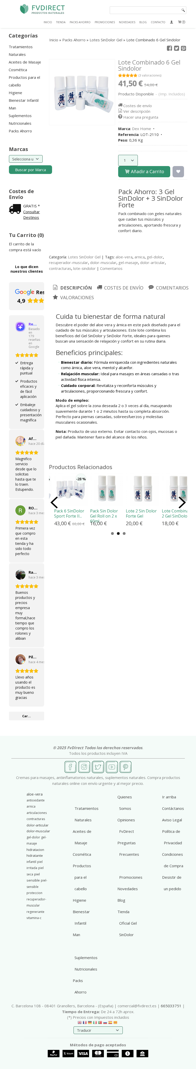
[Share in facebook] (169, 48)
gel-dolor (155, 256)
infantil (31, 862)
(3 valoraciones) (149, 75)
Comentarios (111, 268)
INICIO (48, 22)
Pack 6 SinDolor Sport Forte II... (69, 513)
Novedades (127, 888)
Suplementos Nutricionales (20, 119)
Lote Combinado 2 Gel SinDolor (177, 513)
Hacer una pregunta (140, 117)
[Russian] (105, 1024)
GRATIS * (31, 205)
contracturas (60, 268)
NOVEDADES (127, 22)
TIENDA (61, 22)
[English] (80, 1024)
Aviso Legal (172, 819)
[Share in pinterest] (183, 48)
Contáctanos (173, 808)
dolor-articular (152, 262)
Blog (121, 900)
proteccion (34, 893)
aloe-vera (124, 256)
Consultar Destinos (31, 214)
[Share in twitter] (176, 48)
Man (12, 107)
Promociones (130, 877)
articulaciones (37, 813)
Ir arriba (169, 796)
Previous (54, 502)
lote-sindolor (84, 268)
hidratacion (35, 849)
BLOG (143, 22)
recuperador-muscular (68, 262)
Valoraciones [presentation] (76, 297)
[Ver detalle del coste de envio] (16, 209)
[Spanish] (110, 1024)
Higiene (15, 92)
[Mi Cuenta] (171, 22)
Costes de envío (137, 105)
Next (182, 502)
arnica (139, 256)
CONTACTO (158, 22)
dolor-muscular (103, 262)
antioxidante (36, 800)
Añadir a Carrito (147, 171)
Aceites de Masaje (25, 62)
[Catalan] (115, 1024)
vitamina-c (34, 918)
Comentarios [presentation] (172, 288)
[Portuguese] (100, 1024)
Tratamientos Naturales (21, 50)
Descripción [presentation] (75, 288)
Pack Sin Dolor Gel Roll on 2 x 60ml (104, 516)
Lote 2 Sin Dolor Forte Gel (141, 513)
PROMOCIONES (105, 22)
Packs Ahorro (20, 130)
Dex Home (141, 128)
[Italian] (95, 1024)
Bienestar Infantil (24, 100)
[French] (85, 1024)
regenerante (35, 912)
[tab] (72, 288)
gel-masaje (128, 262)
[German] (90, 1024)
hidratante (35, 855)
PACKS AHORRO (80, 22)
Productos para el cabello (24, 81)
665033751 (171, 1005)
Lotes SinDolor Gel (84, 256)
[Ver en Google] (20, 441)
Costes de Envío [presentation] (123, 288)
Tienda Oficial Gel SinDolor (127, 923)
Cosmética (18, 69)
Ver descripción (136, 111)
